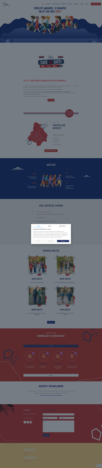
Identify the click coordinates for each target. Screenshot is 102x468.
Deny (38, 241)
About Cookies (62, 226)
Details (49, 226)
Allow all (63, 241)
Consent (38, 226)
